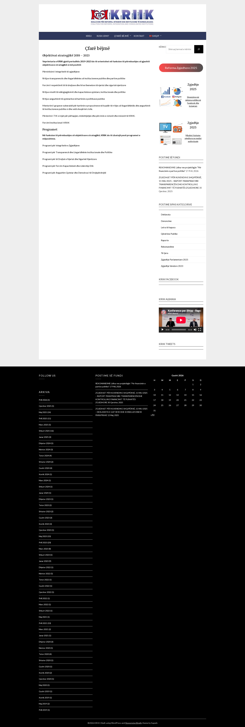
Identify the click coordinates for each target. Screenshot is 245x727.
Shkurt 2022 (44, 610)
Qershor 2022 (45, 592)
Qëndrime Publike (169, 234)
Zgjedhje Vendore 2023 (172, 266)
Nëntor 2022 (44, 573)
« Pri (152, 415)
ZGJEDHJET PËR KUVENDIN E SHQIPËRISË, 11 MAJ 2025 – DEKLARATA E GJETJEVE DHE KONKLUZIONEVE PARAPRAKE (121, 411)
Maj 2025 (43, 412)
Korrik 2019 (44, 697)
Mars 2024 (43, 480)
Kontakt (139, 36)
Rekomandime (167, 246)
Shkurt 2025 (44, 431)
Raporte (165, 240)
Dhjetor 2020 (45, 642)
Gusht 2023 (44, 517)
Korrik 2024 (44, 474)
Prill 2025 (43, 418)
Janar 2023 (43, 561)
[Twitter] (41, 382)
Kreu (89, 36)
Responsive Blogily (133, 723)
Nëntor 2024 (44, 449)
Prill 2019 (43, 710)
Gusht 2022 (44, 586)
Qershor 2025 (45, 406)
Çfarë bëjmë (121, 36)
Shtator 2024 (45, 462)
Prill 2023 (43, 542)
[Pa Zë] (195, 329)
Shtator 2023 (45, 511)
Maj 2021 (43, 617)
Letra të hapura (168, 227)
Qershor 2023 (45, 530)
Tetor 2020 (44, 654)
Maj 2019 (43, 703)
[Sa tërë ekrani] (199, 329)
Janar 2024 (43, 493)
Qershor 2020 (45, 679)
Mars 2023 (43, 549)
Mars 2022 (43, 604)
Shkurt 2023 (44, 555)
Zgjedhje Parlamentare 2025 (174, 259)
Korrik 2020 (44, 673)
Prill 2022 (43, 598)
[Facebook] (39, 382)
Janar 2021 (43, 635)
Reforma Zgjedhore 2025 (181, 67)
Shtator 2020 (45, 660)
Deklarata (165, 214)
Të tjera (164, 253)
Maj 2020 (43, 685)
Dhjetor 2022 (45, 567)
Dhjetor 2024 (45, 443)
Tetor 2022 (44, 579)
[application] (181, 320)
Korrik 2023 (44, 524)
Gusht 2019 (44, 691)
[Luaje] (162, 329)
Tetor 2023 (44, 505)
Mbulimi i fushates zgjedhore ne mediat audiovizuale (193, 138)
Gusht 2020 (44, 666)
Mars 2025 (43, 424)
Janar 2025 (43, 437)
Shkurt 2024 (44, 486)
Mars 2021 (43, 629)
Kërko (162, 47)
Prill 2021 (43, 623)
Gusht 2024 (44, 468)
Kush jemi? (103, 36)
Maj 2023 (43, 536)
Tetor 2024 (44, 455)
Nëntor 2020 (44, 648)
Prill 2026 (43, 400)
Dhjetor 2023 (45, 499)
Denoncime (166, 221)
